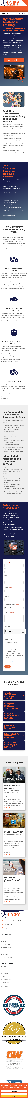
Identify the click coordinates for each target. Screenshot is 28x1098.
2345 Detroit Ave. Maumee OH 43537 (13, 920)
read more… (8, 807)
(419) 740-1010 (8, 924)
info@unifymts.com (19, 13)
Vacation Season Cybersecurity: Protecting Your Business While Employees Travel (13, 880)
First (5, 568)
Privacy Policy (9, 661)
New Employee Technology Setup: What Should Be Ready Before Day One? (13, 787)
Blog (4, 976)
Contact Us (13, 60)
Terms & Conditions (19, 661)
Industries (5, 973)
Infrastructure (6, 944)
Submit (7, 666)
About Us (5, 966)
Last (5, 575)
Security (5, 941)
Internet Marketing (7, 947)
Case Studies (6, 970)
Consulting (5, 954)
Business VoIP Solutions (9, 938)
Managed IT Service (8, 951)
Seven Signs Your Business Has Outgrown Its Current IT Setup (13, 831)
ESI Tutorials (6, 983)
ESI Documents (7, 979)
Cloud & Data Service (8, 957)
